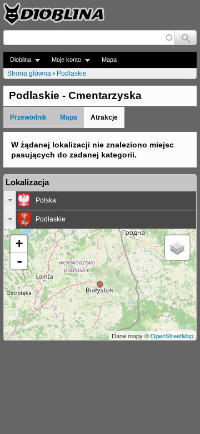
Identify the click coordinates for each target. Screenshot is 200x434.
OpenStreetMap (172, 335)
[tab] (100, 200)
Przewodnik (28, 117)
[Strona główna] (53, 14)
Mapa (109, 59)
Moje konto (63, 59)
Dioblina (17, 59)
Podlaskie (72, 73)
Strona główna (29, 73)
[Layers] (177, 247)
